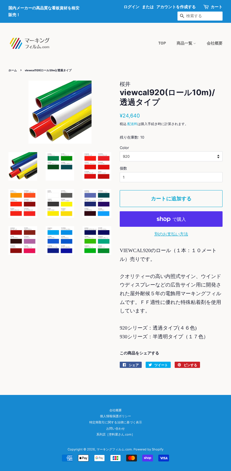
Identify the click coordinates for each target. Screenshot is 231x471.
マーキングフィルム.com (114, 449)
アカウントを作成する (176, 6)
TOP (162, 43)
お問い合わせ (115, 428)
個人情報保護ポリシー (115, 416)
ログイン (131, 6)
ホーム (12, 70)
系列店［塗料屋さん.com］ (115, 434)
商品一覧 (185, 43)
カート (217, 6)
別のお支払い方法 (171, 234)
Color (124, 147)
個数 (123, 168)
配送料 (132, 124)
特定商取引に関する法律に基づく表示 (115, 422)
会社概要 (215, 43)
